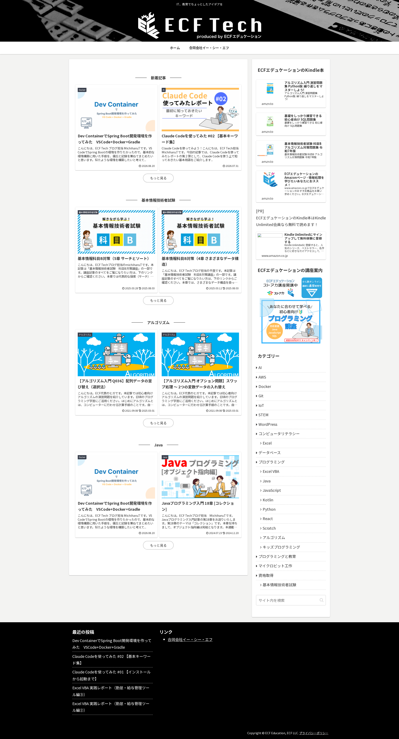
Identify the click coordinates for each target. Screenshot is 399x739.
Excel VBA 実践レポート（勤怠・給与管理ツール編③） (110, 691)
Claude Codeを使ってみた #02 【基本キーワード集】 (111, 659)
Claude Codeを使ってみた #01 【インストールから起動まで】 (111, 675)
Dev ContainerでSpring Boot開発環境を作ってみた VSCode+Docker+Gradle (111, 644)
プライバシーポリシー (313, 733)
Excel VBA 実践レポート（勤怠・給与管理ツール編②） (110, 707)
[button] (321, 600)
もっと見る (158, 177)
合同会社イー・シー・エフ (190, 639)
